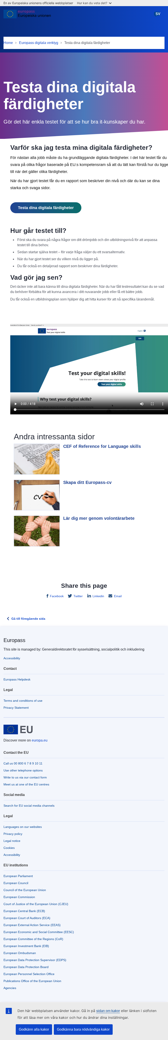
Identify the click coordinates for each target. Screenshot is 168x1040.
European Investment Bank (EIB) (26, 946)
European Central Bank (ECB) (24, 911)
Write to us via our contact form (25, 777)
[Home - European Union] (27, 16)
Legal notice (12, 841)
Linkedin (98, 596)
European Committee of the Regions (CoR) (33, 939)
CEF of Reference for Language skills (102, 446)
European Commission (19, 897)
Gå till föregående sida (28, 618)
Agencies (10, 988)
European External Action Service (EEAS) (32, 925)
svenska (158, 16)
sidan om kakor (108, 1011)
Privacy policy (13, 834)
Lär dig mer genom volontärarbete (99, 518)
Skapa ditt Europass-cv (87, 482)
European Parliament (18, 876)
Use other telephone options (23, 770)
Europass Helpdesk (17, 679)
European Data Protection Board (26, 967)
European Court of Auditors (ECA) (27, 918)
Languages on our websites (23, 827)
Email (118, 596)
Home (8, 43)
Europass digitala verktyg (38, 43)
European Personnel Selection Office (29, 974)
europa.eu (39, 740)
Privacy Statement (16, 707)
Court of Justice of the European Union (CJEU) (36, 904)
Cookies (9, 848)
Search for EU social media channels (29, 805)
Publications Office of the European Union (32, 981)
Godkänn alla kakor (34, 1029)
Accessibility (12, 658)
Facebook (57, 596)
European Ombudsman (20, 953)
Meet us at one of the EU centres (26, 784)
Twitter (78, 596)
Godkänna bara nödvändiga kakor (83, 1029)
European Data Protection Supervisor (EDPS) (35, 960)
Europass (14, 640)
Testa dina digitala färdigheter (46, 208)
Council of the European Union (25, 890)
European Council (16, 883)
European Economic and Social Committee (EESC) (39, 932)
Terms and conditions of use (23, 700)
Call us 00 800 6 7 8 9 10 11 (23, 763)
